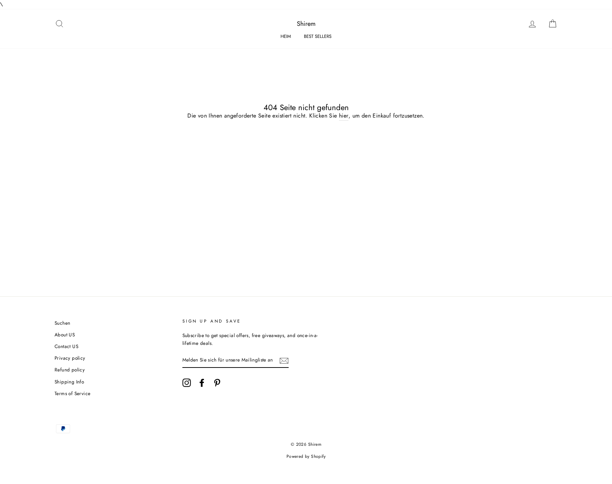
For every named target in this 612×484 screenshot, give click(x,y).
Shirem (306, 23)
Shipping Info (69, 381)
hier (343, 116)
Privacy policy (70, 357)
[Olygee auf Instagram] (186, 382)
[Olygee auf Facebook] (202, 382)
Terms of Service (72, 393)
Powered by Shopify (306, 456)
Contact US (66, 346)
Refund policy (70, 369)
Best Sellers (318, 36)
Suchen (62, 322)
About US (65, 334)
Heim (285, 36)
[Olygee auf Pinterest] (217, 382)
